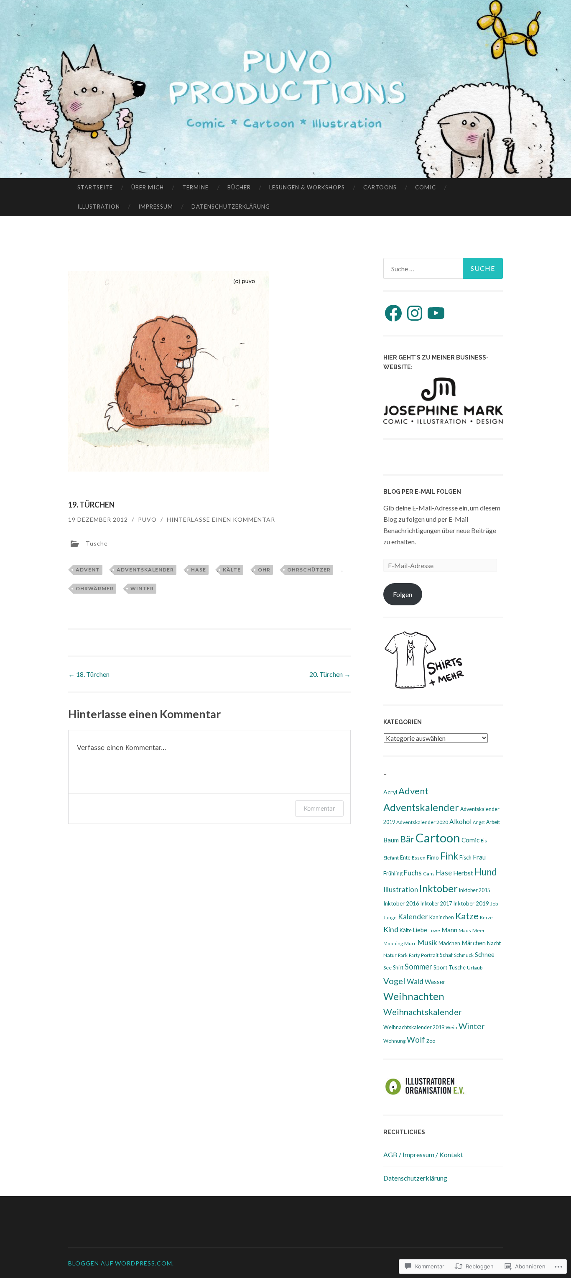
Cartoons (380, 187)
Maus (465, 930)
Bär (407, 839)
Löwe (434, 930)
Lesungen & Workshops (307, 187)
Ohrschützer (309, 569)
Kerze (486, 917)
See (387, 967)
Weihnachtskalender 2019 (413, 1027)
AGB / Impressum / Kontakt (423, 1154)
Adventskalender (145, 569)
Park (403, 955)
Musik (427, 942)
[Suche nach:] (443, 268)
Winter (142, 588)
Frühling (393, 873)
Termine (195, 187)
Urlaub (474, 967)
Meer (478, 930)
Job (494, 903)
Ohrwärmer (95, 588)
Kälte (232, 569)
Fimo (433, 857)
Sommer (418, 966)
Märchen (473, 942)
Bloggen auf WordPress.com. (121, 1263)
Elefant (391, 857)
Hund (485, 872)
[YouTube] (436, 313)
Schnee (485, 954)
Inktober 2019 (471, 903)
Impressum (155, 206)
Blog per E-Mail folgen (422, 491)
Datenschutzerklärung (230, 206)
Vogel (394, 981)
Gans (429, 873)
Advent (88, 569)
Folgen (402, 594)
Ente (405, 858)
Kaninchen (441, 917)
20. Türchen (330, 674)
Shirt (398, 967)
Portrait (429, 955)
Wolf (416, 1039)
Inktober (438, 888)
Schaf (446, 954)
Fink (449, 856)
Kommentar (319, 808)
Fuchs (413, 873)
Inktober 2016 (401, 903)
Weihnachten (413, 996)
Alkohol (460, 821)
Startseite (95, 187)
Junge (390, 917)
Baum (391, 840)
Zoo (430, 1041)
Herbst (463, 873)
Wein (451, 1027)
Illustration (98, 206)
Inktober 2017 (436, 903)
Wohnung (394, 1041)
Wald (415, 981)
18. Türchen (89, 674)
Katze (467, 916)
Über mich (147, 187)
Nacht (494, 943)
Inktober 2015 (474, 890)
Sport (440, 967)
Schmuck (464, 955)
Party (414, 955)
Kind (390, 929)
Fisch (465, 857)
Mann (449, 930)
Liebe (420, 930)
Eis (484, 840)
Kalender (413, 916)
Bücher (239, 187)
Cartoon (438, 837)
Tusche (97, 543)
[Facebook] (393, 313)
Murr (410, 943)
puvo (147, 519)
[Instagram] (415, 313)
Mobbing (393, 943)
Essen (419, 858)
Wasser (435, 981)
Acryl (390, 792)
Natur (390, 955)
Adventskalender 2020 (422, 822)
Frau (479, 857)
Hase (198, 569)
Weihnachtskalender (422, 1012)
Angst (479, 822)
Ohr (264, 569)
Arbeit (493, 822)
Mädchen (449, 943)
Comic (425, 187)
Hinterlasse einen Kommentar (221, 519)
